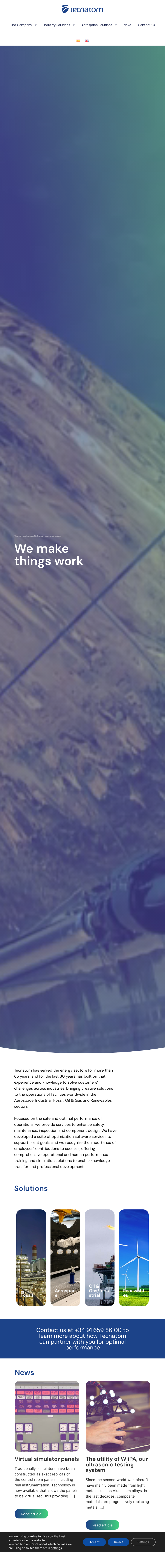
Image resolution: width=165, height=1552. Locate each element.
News (127, 25)
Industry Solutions (57, 25)
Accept (94, 1542)
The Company (21, 25)
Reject (118, 1542)
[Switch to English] (86, 41)
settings (56, 1548)
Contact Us (146, 25)
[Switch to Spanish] (78, 41)
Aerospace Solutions (97, 25)
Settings (143, 1542)
